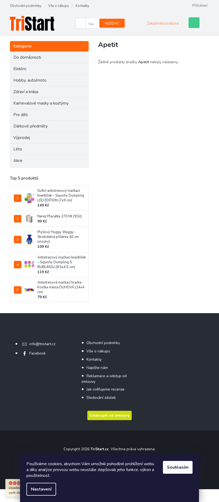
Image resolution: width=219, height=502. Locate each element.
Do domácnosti (27, 57)
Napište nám (97, 367)
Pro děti (20, 114)
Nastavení (41, 489)
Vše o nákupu (58, 5)
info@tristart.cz (42, 343)
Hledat (112, 23)
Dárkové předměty (30, 126)
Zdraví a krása (25, 91)
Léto (17, 149)
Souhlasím (178, 467)
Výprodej (21, 137)
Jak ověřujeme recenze (105, 389)
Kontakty (82, 5)
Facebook (37, 353)
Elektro (19, 68)
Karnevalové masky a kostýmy (41, 103)
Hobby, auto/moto (29, 80)
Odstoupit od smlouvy (109, 415)
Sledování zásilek (101, 397)
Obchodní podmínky (25, 5)
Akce (17, 160)
